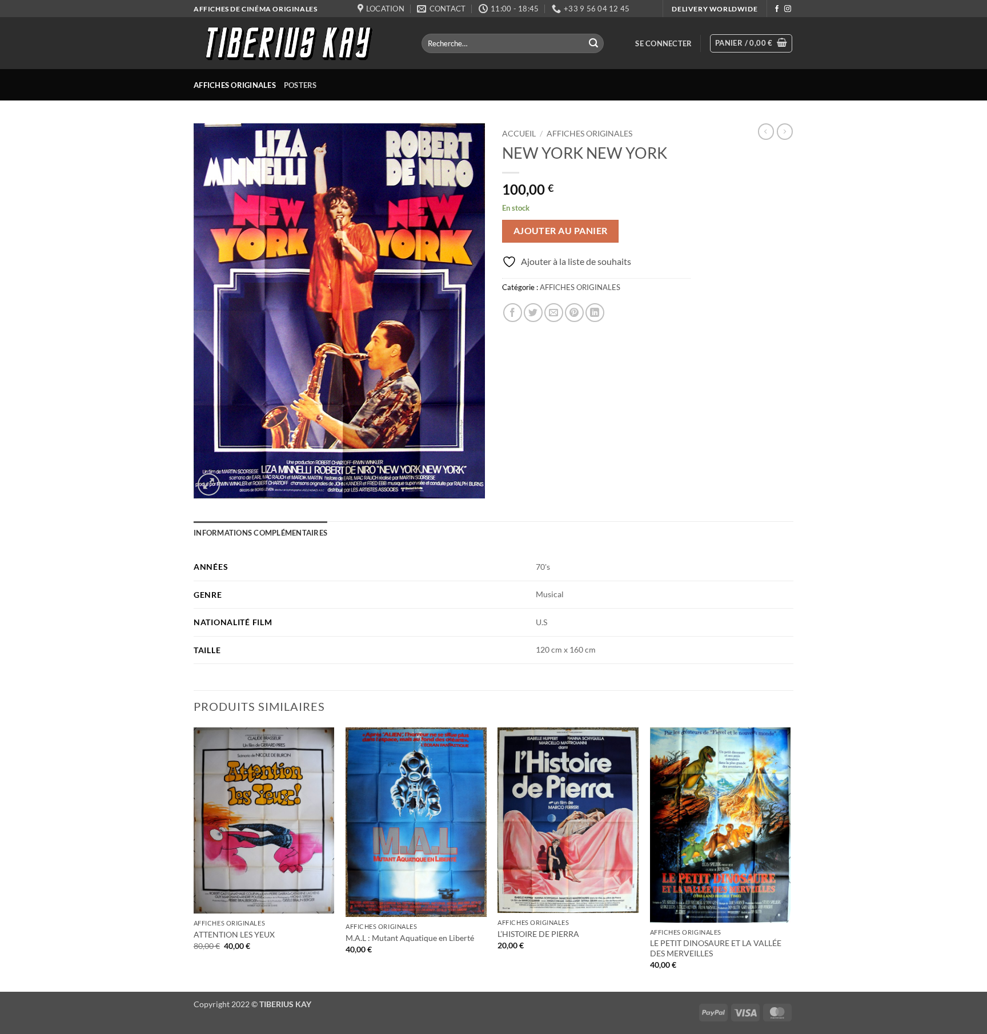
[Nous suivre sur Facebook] (776, 9)
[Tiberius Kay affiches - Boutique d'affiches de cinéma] (299, 43)
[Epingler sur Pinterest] (574, 312)
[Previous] (194, 858)
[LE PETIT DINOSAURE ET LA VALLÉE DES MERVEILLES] (720, 825)
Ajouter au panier (560, 231)
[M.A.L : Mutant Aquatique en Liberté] (416, 822)
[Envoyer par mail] (553, 312)
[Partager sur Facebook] (512, 312)
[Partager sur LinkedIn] (594, 312)
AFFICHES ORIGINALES (235, 85)
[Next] (790, 858)
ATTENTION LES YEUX (234, 934)
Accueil (519, 133)
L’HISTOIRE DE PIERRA (538, 934)
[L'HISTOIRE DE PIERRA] (568, 820)
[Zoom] (209, 484)
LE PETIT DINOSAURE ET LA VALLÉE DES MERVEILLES (715, 948)
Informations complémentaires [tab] (260, 532)
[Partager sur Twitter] (533, 312)
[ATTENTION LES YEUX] (264, 820)
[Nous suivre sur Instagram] (787, 9)
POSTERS (300, 85)
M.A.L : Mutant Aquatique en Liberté (410, 938)
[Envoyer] (593, 43)
